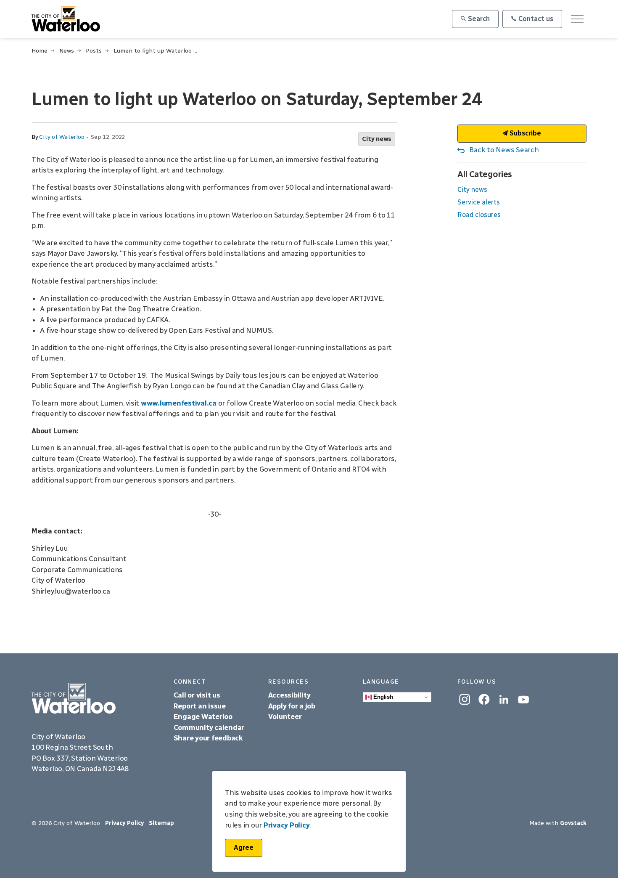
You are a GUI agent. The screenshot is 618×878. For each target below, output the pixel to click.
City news (376, 139)
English (382, 697)
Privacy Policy (124, 823)
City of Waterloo (61, 137)
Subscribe (524, 133)
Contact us (535, 19)
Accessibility (290, 695)
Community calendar (209, 727)
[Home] (96, 698)
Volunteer (285, 716)
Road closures (479, 215)
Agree (244, 847)
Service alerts (478, 202)
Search (479, 19)
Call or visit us (197, 695)
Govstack (573, 823)
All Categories (484, 174)
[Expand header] (577, 19)
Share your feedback (208, 738)
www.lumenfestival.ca (179, 403)
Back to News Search (504, 150)
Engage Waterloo (203, 716)
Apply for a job (291, 706)
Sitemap (161, 823)
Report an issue (200, 706)
